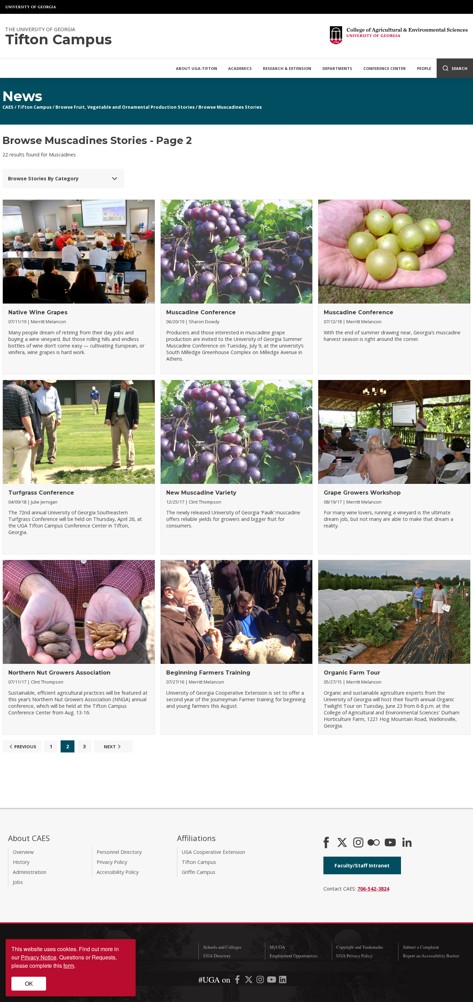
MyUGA (277, 947)
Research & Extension (287, 68)
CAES (8, 107)
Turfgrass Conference (41, 492)
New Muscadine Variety (201, 492)
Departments (337, 68)
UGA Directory (217, 956)
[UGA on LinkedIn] (283, 980)
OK (29, 983)
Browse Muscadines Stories (230, 107)
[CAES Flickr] (373, 843)
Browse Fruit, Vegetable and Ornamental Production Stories (125, 107)
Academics (240, 68)
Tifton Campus (34, 107)
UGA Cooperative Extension (213, 852)
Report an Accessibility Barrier (431, 956)
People (424, 68)
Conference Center (384, 68)
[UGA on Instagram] (261, 980)
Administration (29, 872)
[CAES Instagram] (358, 843)
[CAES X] (342, 843)
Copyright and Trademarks (359, 947)
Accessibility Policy (118, 872)
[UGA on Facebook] (238, 980)
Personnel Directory (119, 852)
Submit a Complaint (421, 947)
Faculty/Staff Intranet (362, 865)
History (21, 862)
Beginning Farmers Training (208, 672)
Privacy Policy (112, 862)
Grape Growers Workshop (362, 492)
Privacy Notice (38, 957)
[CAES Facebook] (326, 843)
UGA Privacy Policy (354, 956)
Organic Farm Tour (352, 672)
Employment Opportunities (294, 956)
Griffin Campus (198, 872)
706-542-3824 (373, 888)
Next (110, 746)
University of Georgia (31, 7)
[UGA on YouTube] (272, 980)
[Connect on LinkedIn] (407, 843)
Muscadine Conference (201, 312)
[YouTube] (390, 843)
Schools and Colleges (222, 947)
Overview (23, 852)
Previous (25, 746)
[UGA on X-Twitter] (249, 980)
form (68, 965)
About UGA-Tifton (196, 68)
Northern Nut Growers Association (59, 672)
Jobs (18, 882)
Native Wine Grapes (38, 312)
